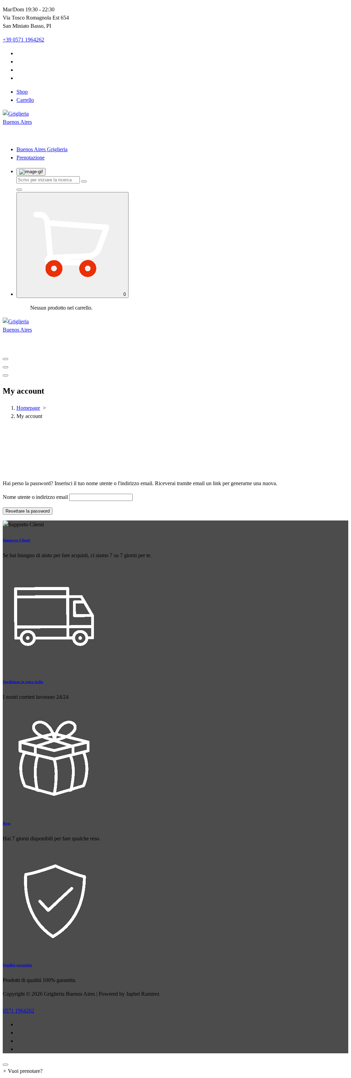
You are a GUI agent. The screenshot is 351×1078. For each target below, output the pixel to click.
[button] (23, 1071)
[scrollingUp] (5, 1065)
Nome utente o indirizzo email (35, 497)
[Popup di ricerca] (31, 172)
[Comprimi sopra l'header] (5, 375)
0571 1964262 (18, 1011)
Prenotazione (30, 157)
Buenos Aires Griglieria (42, 149)
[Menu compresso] (5, 359)
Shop (22, 92)
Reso (7, 823)
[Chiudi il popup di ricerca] (19, 190)
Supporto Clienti (16, 540)
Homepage (28, 408)
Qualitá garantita (17, 965)
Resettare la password (27, 511)
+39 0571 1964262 (23, 40)
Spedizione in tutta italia (23, 682)
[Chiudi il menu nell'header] (5, 367)
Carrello (25, 100)
